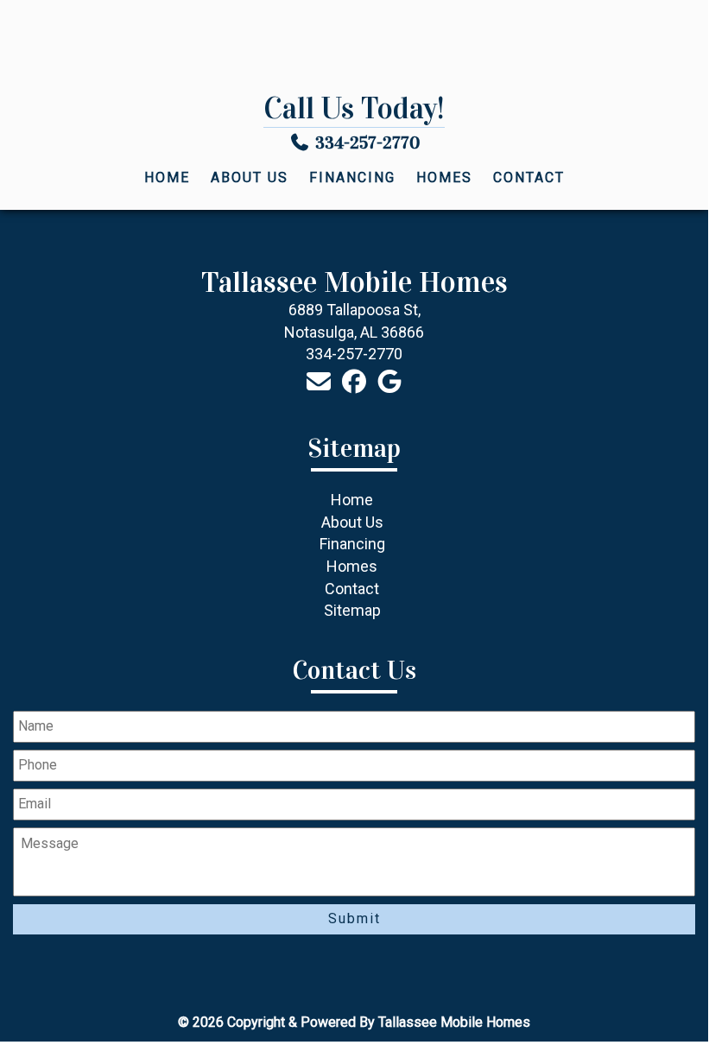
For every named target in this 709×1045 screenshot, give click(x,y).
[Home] (354, 48)
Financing (352, 177)
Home (167, 177)
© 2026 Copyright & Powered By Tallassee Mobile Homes (354, 1022)
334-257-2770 (367, 142)
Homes (444, 177)
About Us (249, 177)
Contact (529, 177)
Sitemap (352, 610)
